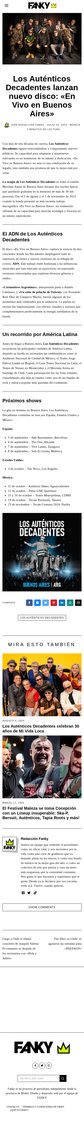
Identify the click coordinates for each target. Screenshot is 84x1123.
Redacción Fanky (34, 838)
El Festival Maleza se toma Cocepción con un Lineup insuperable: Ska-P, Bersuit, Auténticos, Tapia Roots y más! (41, 813)
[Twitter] (45, 603)
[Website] (35, 893)
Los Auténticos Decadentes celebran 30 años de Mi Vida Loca (40, 728)
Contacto (13, 1107)
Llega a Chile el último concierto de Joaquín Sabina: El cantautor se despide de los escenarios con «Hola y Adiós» (20, 948)
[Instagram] (49, 1066)
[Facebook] (29, 603)
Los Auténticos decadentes (42, 617)
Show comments (41, 907)
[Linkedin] (62, 603)
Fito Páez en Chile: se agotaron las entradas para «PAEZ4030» (65, 943)
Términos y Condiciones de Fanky (43, 1107)
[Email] (78, 603)
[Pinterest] (54, 603)
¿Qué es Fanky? (19, 1110)
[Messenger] (37, 603)
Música (75, 125)
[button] (63, 1078)
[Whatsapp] (70, 603)
